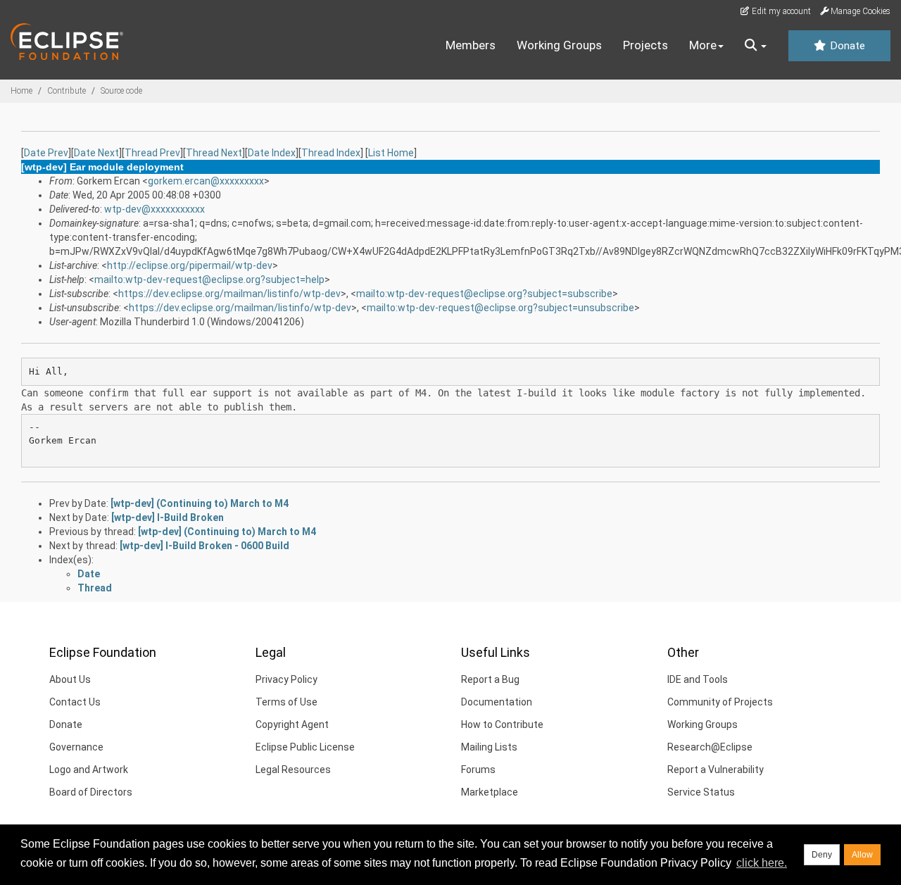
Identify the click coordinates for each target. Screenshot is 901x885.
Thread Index (330, 152)
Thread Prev (152, 152)
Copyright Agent (292, 724)
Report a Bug (490, 679)
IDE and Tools (697, 679)
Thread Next (214, 152)
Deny (822, 855)
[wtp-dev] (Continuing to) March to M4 (200, 503)
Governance (76, 747)
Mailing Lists (489, 747)
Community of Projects (720, 702)
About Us (70, 679)
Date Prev (46, 152)
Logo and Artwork (88, 769)
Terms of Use (286, 702)
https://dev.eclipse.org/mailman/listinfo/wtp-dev (229, 293)
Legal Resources (293, 769)
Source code (121, 91)
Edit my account (780, 11)
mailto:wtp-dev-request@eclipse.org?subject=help (209, 279)
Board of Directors (90, 792)
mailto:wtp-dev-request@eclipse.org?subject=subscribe (484, 293)
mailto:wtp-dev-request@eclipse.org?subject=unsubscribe (500, 307)
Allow (862, 855)
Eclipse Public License (305, 747)
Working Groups (559, 45)
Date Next (96, 152)
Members (471, 45)
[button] (756, 46)
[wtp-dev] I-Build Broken (167, 517)
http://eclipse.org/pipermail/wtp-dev (189, 265)
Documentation (496, 702)
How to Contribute (502, 724)
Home (21, 91)
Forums (478, 769)
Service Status (701, 792)
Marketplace (489, 792)
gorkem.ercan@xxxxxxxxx (206, 181)
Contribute (66, 91)
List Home (391, 152)
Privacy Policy (286, 679)
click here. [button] (761, 863)
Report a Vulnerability (715, 769)
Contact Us (75, 702)
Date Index (272, 152)
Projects (645, 45)
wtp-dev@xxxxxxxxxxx (154, 209)
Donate (846, 45)
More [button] (703, 45)
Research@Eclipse (709, 747)
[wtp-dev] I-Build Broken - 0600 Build (204, 545)
